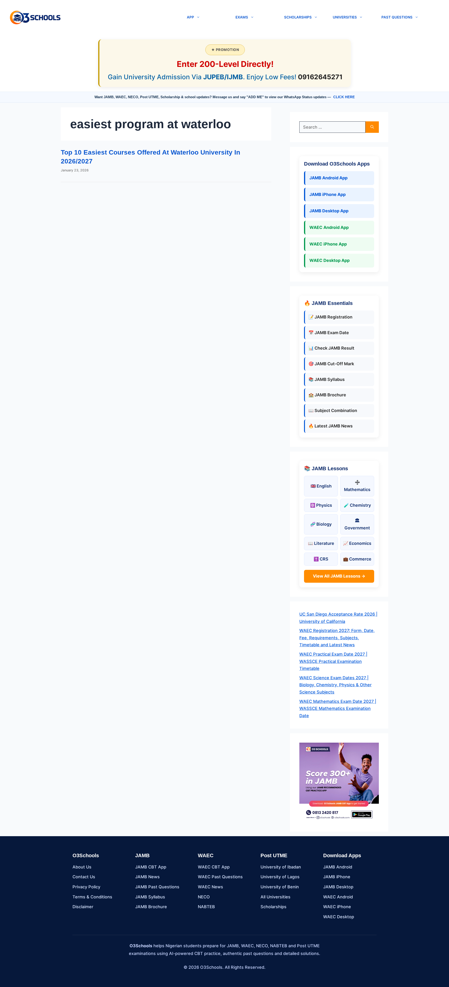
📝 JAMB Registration (330, 317)
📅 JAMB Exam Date (328, 332)
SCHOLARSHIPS (298, 17)
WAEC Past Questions (220, 876)
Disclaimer (82, 906)
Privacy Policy (86, 886)
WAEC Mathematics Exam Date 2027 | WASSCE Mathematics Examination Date (337, 708)
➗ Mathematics (357, 486)
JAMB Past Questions (157, 886)
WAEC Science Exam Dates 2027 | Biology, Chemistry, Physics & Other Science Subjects (335, 684)
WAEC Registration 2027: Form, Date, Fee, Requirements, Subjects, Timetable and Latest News (337, 637)
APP (190, 17)
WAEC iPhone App (328, 244)
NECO (204, 896)
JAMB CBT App (150, 866)
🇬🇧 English (321, 486)
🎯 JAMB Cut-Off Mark (331, 363)
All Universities (275, 896)
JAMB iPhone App (327, 194)
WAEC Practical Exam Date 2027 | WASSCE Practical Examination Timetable (333, 661)
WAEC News (210, 886)
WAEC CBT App (214, 866)
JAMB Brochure (151, 906)
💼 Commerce (357, 559)
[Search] (372, 127)
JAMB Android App (328, 177)
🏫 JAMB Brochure (327, 394)
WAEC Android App (329, 227)
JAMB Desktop (338, 886)
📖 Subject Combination (332, 410)
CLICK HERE (344, 97)
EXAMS (241, 17)
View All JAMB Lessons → (339, 576)
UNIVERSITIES (345, 17)
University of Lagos (280, 876)
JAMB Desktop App (328, 210)
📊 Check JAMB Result (331, 348)
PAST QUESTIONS (397, 17)
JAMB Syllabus (150, 896)
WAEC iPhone (337, 906)
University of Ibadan (281, 866)
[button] (122, 17)
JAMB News (147, 876)
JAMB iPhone (336, 876)
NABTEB (206, 906)
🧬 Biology (321, 524)
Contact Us (83, 876)
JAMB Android (337, 866)
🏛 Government (357, 524)
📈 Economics (357, 543)
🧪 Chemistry (357, 505)
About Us (81, 866)
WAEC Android (338, 896)
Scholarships (273, 906)
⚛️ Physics (321, 505)
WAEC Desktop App (329, 260)
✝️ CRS (321, 559)
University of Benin (280, 886)
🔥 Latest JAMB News (330, 425)
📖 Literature (321, 543)
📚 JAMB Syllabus (326, 379)
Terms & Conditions (92, 896)
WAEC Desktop (338, 916)
